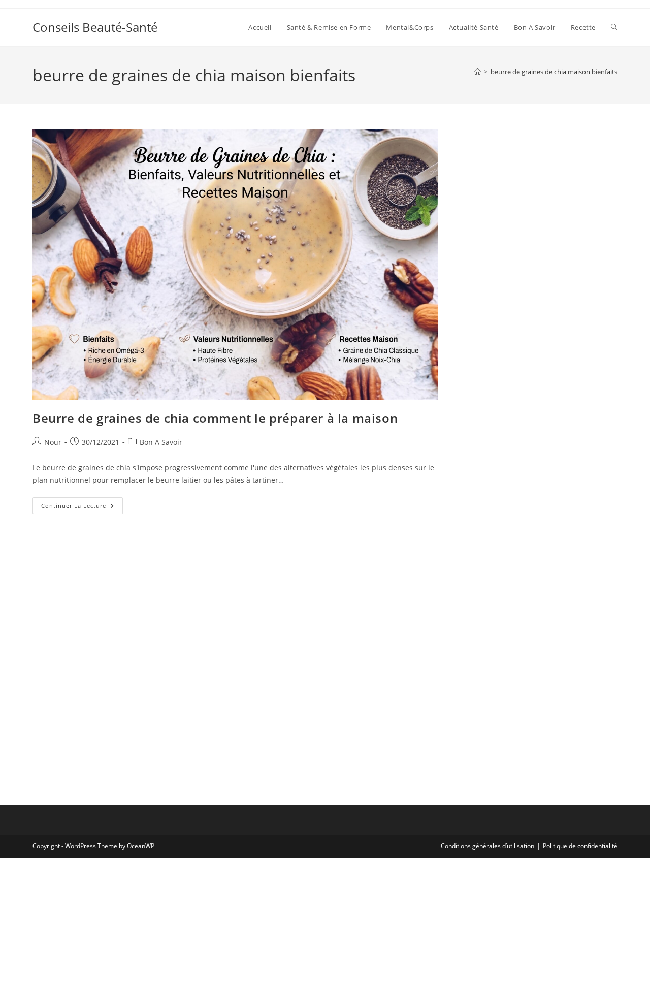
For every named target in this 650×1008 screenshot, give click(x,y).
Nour (52, 442)
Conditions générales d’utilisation (487, 845)
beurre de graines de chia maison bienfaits (554, 71)
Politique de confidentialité (580, 845)
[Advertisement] (543, 281)
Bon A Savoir (161, 442)
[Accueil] (477, 71)
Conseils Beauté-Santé (94, 27)
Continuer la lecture (82, 507)
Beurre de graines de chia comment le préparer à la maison (215, 418)
